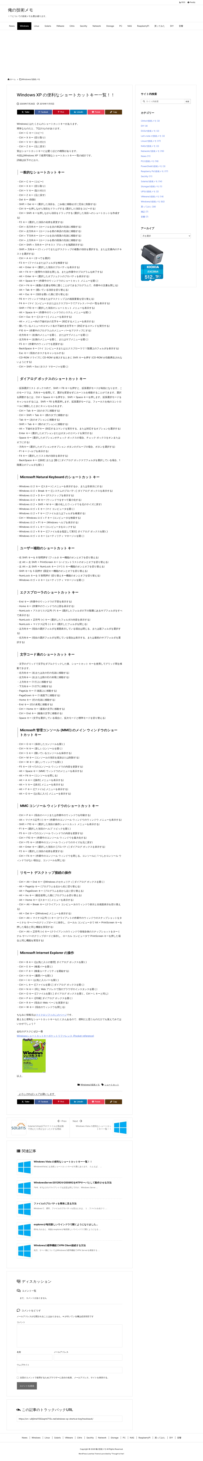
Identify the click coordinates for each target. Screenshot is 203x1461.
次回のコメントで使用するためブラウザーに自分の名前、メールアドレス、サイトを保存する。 (64, 1377)
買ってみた (148, 206)
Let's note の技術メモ (153, 136)
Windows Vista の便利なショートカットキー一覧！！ (63, 1161)
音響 (144, 216)
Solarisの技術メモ (151, 181)
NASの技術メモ (150, 146)
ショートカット (111, 1084)
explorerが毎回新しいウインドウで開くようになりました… (66, 1224)
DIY (144, 126)
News (146, 156)
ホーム (13, 79)
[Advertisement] (101, 52)
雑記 (144, 211)
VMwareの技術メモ (152, 196)
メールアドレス (61, 1352)
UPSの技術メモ (150, 191)
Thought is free (117, 1454)
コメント (21, 1322)
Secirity (146, 176)
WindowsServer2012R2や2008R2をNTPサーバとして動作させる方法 (73, 1182)
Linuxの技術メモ (151, 141)
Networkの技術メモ (152, 151)
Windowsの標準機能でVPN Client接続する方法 (60, 1245)
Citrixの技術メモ (150, 120)
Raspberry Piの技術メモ (154, 171)
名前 (19, 1352)
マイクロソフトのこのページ (51, 1014)
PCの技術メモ (150, 161)
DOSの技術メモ (150, 131)
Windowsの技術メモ (31, 79)
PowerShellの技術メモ (153, 166)
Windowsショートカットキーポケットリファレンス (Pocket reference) (55, 1035)
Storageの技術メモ (151, 186)
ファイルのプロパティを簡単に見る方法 (55, 1203)
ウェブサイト (23, 1364)
